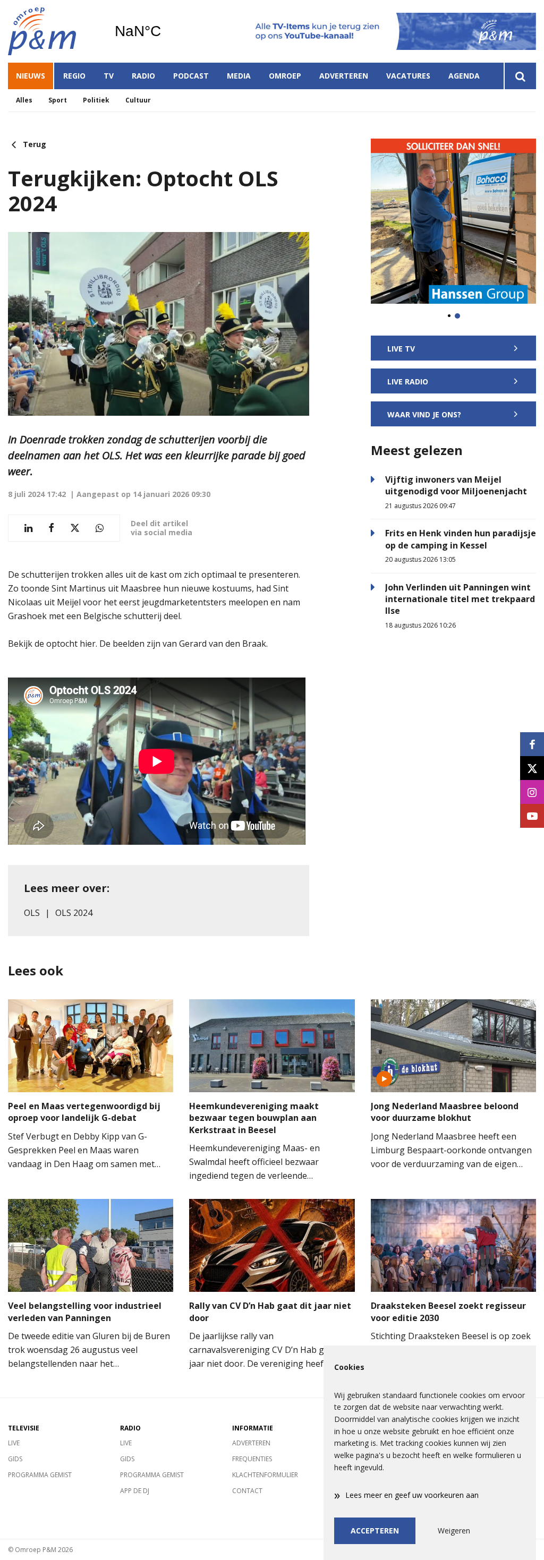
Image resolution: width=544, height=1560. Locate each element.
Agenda (464, 76)
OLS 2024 (73, 913)
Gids (15, 1458)
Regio (74, 76)
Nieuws (30, 76)
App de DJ (134, 1490)
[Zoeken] (520, 76)
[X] (532, 768)
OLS (32, 913)
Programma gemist (40, 1474)
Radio (143, 76)
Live (14, 1442)
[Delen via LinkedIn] (28, 528)
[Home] (53, 31)
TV (109, 76)
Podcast (191, 76)
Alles (24, 100)
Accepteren (375, 1530)
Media (239, 76)
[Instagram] (532, 792)
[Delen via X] (75, 528)
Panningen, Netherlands (165, 31)
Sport (57, 100)
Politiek (96, 100)
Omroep (285, 76)
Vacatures (408, 76)
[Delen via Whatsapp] (100, 528)
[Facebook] (532, 744)
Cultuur (138, 100)
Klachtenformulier (265, 1474)
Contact (247, 1490)
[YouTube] (532, 816)
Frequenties (252, 1458)
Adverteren (343, 76)
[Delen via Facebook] (51, 528)
